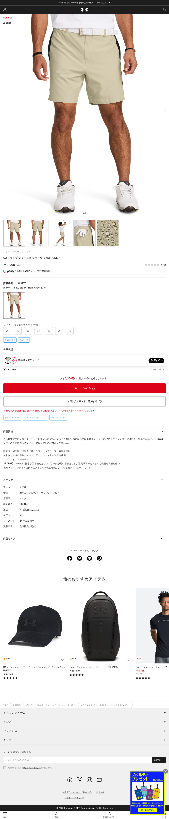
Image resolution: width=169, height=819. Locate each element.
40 (69, 330)
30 (17, 330)
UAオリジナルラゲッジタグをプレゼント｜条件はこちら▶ (84, 2)
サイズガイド (10, 340)
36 (49, 330)
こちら (34, 509)
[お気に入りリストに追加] (62, 659)
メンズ (6, 252)
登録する (157, 760)
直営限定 (17, 705)
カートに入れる (83, 388)
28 (7, 330)
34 (38, 330)
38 (59, 330)
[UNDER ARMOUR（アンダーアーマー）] (84, 10)
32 (28, 330)
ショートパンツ (68, 705)
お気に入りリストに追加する (82, 401)
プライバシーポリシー (32, 768)
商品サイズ (24, 340)
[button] (164, 111)
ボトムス (26, 252)
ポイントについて (58, 417)
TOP (5, 705)
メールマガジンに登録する (17, 752)
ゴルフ (16, 252)
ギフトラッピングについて (35, 417)
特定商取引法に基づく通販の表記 (77, 792)
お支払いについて (12, 417)
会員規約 (100, 792)
